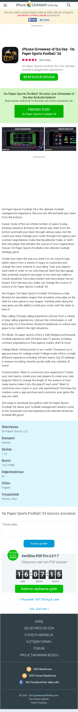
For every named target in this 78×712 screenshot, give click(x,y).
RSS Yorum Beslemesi (42, 675)
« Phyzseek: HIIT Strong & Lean (39, 599)
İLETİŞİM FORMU (39, 642)
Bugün (39, 77)
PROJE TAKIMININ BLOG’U (39, 655)
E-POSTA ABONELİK (39, 635)
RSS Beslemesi (43, 669)
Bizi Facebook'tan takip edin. (42, 682)
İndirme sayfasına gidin (39, 589)
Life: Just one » (39, 609)
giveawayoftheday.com (46, 695)
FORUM (39, 648)
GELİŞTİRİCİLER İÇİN (39, 628)
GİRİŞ (39, 621)
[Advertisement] (39, 36)
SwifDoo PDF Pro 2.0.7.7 (40, 556)
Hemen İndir (39, 111)
